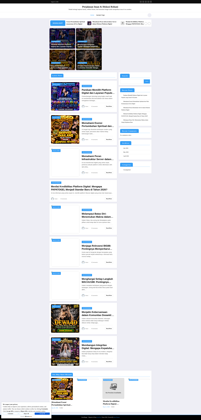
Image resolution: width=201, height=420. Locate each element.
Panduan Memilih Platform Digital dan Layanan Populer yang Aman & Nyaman (61, 46)
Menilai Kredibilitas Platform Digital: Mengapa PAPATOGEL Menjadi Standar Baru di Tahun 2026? (126, 23)
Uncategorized (55, 41)
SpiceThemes (117, 417)
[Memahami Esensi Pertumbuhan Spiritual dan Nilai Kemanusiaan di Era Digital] (62, 60)
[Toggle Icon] (50, 15)
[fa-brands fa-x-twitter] (143, 2)
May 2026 (125, 152)
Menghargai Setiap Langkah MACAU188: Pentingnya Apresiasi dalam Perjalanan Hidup (97, 281)
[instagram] (148, 2)
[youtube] (151, 2)
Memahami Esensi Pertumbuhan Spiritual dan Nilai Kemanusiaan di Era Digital (61, 67)
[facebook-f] (141, 2)
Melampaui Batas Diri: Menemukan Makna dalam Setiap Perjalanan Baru (96, 215)
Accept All (42, 413)
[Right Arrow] (149, 23)
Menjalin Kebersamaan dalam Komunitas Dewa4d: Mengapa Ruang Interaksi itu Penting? (89, 67)
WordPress (99, 417)
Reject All (26, 413)
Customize (10, 413)
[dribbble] (146, 2)
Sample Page (100, 15)
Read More (109, 106)
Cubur (53, 30)
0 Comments (94, 106)
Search (125, 76)
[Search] (144, 15)
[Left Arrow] (146, 23)
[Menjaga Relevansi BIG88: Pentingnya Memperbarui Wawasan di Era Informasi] (65, 252)
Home (92, 15)
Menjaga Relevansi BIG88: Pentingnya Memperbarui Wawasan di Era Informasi (96, 247)
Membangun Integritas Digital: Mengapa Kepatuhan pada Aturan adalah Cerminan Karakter (89, 46)
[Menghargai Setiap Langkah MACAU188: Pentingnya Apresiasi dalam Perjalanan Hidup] (65, 285)
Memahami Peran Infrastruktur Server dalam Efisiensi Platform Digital (93, 23)
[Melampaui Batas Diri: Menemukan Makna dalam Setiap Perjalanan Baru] (65, 219)
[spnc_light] (149, 15)
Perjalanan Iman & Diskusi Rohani (100, 6)
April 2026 (126, 156)
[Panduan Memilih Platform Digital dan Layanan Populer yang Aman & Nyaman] (62, 38)
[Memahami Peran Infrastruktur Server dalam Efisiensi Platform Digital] (65, 162)
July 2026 (125, 148)
